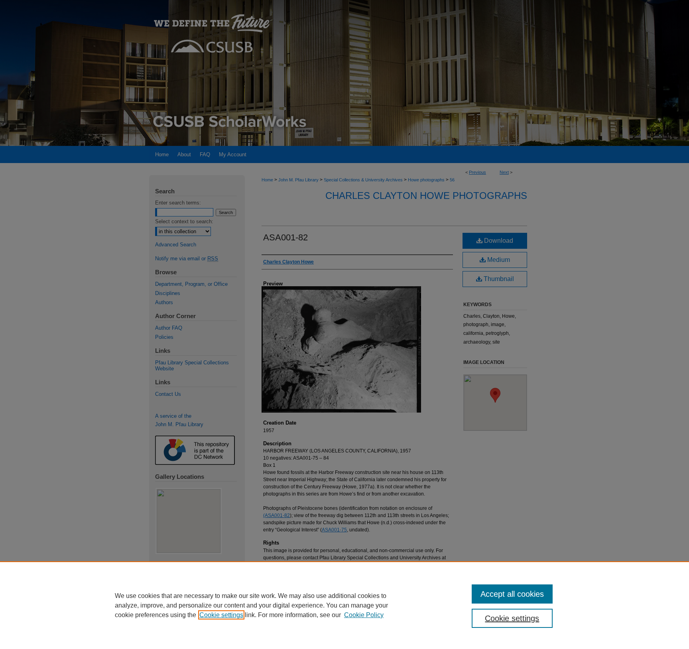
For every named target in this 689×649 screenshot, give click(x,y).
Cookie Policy (364, 615)
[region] (344, 605)
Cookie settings (221, 615)
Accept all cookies (512, 594)
